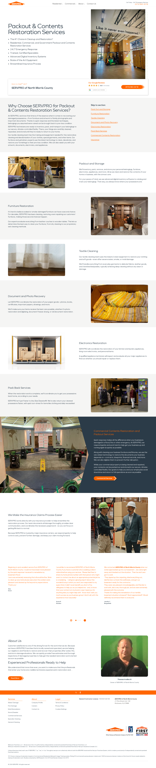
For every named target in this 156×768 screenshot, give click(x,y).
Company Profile (37, 702)
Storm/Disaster (13, 712)
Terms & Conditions (61, 702)
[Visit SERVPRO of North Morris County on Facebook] (80, 693)
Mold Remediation (14, 709)
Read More (15, 678)
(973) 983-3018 (141, 4)
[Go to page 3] (80, 620)
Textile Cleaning (98, 118)
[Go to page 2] (78, 620)
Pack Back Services (99, 131)
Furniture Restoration (100, 113)
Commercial (70, 4)
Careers (34, 706)
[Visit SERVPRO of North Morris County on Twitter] (76, 692)
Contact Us (91, 4)
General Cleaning (14, 722)
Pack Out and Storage (100, 109)
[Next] (84, 620)
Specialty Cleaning (14, 719)
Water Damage (13, 702)
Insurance (95, 139)
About (80, 4)
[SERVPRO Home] (16, 3)
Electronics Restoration (101, 126)
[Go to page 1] (76, 620)
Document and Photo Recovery (104, 122)
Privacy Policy (59, 706)
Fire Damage (12, 706)
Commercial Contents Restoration (105, 135)
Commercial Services (104, 478)
